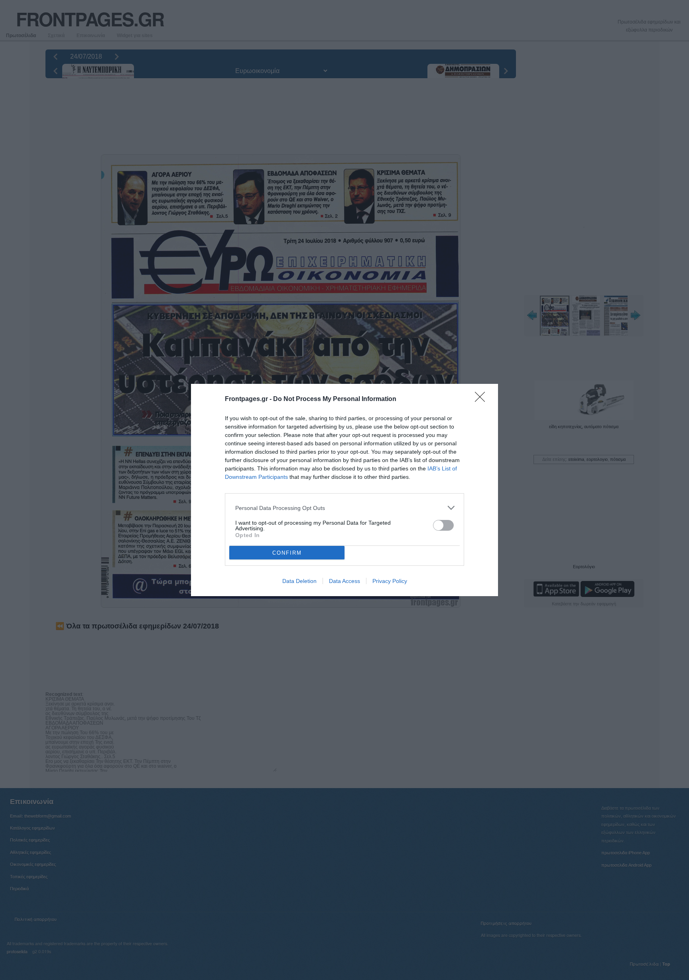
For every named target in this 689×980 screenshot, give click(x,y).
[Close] (482, 399)
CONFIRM (287, 553)
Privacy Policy (389, 581)
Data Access (344, 581)
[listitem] (344, 508)
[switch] (443, 525)
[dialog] (344, 490)
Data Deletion (299, 581)
